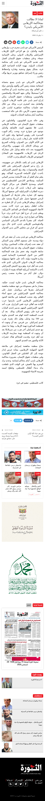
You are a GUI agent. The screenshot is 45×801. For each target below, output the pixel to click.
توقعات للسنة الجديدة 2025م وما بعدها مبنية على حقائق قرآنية (10, 435)
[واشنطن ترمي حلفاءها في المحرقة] (12, 457)
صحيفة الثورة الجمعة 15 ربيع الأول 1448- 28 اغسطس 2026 (22, 663)
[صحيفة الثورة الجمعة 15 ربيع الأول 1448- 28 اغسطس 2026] (22, 635)
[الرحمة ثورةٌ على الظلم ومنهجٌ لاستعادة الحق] (7, 747)
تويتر (34, 13)
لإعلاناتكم (29, 780)
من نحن (38, 780)
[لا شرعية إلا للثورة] (7, 683)
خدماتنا (10, 780)
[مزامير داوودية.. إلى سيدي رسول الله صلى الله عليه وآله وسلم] (12, 478)
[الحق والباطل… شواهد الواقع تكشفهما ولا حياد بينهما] (32, 478)
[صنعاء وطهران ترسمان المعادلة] (32, 457)
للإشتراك (19, 780)
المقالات (40, 13)
